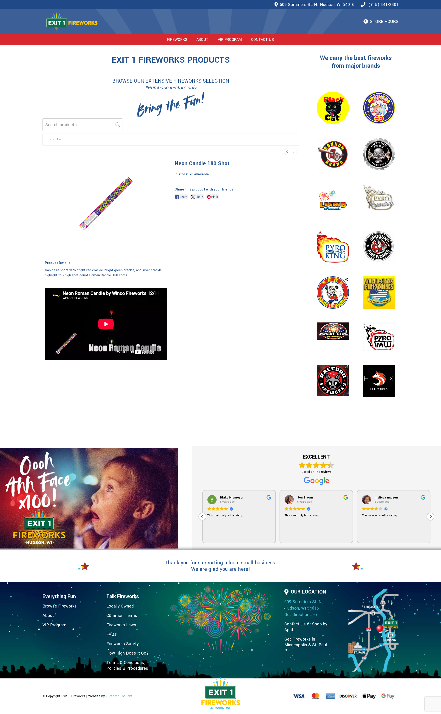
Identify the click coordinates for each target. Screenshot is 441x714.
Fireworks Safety (122, 644)
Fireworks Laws (121, 625)
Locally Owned (120, 606)
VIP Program (54, 625)
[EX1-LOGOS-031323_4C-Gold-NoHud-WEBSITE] (71, 21)
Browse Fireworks (59, 606)
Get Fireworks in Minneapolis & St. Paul (305, 642)
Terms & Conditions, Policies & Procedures (127, 665)
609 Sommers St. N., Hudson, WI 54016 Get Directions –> (303, 608)
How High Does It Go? (127, 653)
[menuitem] (287, 151)
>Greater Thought (119, 696)
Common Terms (121, 616)
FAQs (111, 634)
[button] (190, 39)
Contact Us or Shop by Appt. (305, 627)
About (48, 616)
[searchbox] (82, 124)
